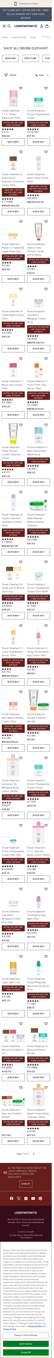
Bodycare (31, 58)
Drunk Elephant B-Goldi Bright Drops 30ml (13, 315)
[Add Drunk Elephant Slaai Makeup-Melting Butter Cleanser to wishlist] (46, 492)
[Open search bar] (9, 26)
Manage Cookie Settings (25, 1335)
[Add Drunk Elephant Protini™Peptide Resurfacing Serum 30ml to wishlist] (46, 956)
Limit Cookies (26, 1344)
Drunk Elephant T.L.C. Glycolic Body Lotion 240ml (38, 851)
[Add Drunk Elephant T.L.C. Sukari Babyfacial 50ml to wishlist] (20, 88)
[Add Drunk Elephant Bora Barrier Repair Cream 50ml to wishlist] (20, 691)
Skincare (10, 58)
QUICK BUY (13, 142)
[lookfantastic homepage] (26, 26)
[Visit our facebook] (11, 1198)
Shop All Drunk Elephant (26, 48)
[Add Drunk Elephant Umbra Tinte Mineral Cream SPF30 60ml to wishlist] (46, 221)
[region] (26, 1300)
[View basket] (47, 26)
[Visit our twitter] (18, 1198)
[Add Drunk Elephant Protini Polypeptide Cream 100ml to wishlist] (46, 757)
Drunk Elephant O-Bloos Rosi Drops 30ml (13, 385)
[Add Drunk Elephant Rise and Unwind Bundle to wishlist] (20, 1087)
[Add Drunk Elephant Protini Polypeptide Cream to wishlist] (46, 88)
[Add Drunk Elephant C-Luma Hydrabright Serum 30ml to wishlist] (20, 625)
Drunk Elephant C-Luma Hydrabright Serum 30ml (13, 652)
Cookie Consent (26, 1232)
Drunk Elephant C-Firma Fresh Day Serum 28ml (38, 385)
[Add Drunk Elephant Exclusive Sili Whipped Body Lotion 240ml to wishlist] (20, 757)
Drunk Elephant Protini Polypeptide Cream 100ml (38, 784)
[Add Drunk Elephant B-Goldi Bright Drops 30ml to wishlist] (20, 289)
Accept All (26, 1352)
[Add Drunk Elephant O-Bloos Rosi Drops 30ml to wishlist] (20, 358)
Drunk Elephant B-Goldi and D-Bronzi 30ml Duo (13, 588)
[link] (41, 26)
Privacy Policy (35, 1326)
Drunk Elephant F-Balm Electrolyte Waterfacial (38, 451)
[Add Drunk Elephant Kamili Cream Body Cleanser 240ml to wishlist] (46, 1087)
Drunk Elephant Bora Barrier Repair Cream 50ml (13, 718)
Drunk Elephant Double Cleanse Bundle (36, 718)
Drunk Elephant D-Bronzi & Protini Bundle (38, 1050)
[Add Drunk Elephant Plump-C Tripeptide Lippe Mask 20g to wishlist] (20, 221)
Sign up (25, 1184)
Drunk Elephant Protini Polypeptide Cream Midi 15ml (13, 851)
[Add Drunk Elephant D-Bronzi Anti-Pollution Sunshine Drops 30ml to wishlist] (20, 151)
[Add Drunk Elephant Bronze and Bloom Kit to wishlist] (20, 1023)
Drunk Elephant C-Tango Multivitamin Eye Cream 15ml (38, 652)
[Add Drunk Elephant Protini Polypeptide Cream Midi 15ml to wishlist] (20, 825)
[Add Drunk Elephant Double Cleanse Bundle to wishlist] (46, 691)
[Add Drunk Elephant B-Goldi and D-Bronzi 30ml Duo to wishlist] (20, 562)
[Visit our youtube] (33, 1198)
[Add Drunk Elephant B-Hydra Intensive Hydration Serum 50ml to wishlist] (20, 492)
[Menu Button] (3, 26)
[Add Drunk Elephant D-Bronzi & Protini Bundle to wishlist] (46, 1023)
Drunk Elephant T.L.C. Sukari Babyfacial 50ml (11, 114)
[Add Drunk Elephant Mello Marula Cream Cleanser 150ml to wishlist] (20, 424)
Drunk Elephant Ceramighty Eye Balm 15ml (36, 915)
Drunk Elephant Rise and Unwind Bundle (11, 1113)
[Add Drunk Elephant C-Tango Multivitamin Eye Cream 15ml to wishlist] (46, 625)
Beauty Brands (19, 37)
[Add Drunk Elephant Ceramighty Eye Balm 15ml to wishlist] (46, 889)
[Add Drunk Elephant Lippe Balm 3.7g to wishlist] (20, 956)
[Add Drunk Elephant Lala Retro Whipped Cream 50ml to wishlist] (46, 289)
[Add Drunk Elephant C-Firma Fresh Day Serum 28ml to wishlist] (46, 358)
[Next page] (33, 1153)
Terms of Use (9, 1329)
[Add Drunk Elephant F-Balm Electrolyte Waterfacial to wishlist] (46, 424)
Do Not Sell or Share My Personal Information (25, 1236)
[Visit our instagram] (26, 1198)
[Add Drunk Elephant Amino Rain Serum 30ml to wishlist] (46, 151)
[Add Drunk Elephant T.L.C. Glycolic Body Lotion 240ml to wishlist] (46, 825)
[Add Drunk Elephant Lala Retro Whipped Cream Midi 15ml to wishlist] (20, 889)
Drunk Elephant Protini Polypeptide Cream (38, 114)
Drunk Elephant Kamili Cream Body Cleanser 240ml (38, 1113)
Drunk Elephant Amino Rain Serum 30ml (38, 178)
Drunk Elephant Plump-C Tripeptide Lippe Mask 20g (13, 248)
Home (5, 37)
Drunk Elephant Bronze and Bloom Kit (12, 1050)
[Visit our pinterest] (40, 1198)
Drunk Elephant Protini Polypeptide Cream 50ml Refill (38, 588)
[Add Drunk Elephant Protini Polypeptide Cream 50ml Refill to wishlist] (46, 562)
